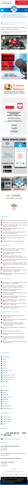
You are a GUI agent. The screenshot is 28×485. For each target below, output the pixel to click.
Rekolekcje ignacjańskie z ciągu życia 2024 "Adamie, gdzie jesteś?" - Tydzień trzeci (14, 300)
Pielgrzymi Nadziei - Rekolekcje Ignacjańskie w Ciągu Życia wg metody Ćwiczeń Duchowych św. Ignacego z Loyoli (15, 264)
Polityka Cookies (6, 417)
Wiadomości (6, 390)
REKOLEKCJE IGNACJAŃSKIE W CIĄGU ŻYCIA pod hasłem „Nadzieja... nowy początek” (14, 249)
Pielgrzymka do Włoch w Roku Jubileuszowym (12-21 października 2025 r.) (15, 274)
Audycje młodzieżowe (8, 408)
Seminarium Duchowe (8, 474)
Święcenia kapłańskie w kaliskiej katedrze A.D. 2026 (14, 220)
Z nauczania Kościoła (8, 379)
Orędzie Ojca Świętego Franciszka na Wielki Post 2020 (14, 328)
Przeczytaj (5, 381)
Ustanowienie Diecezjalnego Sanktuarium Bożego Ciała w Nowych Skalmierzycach (14, 232)
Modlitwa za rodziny (7, 370)
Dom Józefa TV (23, 474)
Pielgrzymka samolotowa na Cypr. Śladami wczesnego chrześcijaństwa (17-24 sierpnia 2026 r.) (14, 256)
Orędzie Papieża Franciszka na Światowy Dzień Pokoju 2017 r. (13, 334)
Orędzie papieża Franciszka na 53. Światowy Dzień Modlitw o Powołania (14, 342)
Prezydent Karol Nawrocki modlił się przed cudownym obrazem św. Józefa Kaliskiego (15, 225)
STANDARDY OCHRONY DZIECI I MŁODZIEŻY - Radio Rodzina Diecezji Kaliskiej (14, 293)
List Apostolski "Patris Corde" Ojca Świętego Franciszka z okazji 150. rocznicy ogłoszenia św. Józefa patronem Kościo (14, 324)
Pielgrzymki (5, 394)
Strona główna (6, 356)
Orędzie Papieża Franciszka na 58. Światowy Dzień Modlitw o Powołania (14, 320)
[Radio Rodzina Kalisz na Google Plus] (15, 469)
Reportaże (5, 401)
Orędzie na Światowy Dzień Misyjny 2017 (12, 331)
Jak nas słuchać (6, 421)
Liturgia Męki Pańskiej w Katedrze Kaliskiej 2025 (13, 241)
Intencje (4, 361)
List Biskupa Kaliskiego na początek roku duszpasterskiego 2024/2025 (12, 290)
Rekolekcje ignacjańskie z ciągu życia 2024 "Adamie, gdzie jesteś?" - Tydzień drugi (14, 304)
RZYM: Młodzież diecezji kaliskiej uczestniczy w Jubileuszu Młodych (13, 229)
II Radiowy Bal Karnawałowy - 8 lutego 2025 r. (13, 267)
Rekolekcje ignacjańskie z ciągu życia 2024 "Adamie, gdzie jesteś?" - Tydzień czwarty (14, 297)
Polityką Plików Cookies (11, 479)
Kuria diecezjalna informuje (9, 374)
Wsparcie (5, 365)
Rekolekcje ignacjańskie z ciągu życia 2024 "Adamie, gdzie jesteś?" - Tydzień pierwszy (14, 307)
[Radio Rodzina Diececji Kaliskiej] (14, 9)
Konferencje (5, 399)
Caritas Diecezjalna (18, 471)
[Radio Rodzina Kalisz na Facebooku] (11, 469)
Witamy (4, 359)
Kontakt (4, 368)
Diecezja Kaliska (9, 471)
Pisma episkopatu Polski (8, 377)
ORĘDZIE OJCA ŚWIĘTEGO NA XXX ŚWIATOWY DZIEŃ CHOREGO (13, 316)
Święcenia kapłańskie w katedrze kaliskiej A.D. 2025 (14, 235)
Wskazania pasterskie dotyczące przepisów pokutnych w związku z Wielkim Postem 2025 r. (13, 286)
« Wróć (25, 25)
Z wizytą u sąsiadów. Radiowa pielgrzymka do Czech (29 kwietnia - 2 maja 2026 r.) (15, 260)
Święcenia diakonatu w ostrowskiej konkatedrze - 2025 (14, 238)
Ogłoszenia (5, 372)
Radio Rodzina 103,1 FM (21, 2)
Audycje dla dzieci (7, 406)
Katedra (7, 476)
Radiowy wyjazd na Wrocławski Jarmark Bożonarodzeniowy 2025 (12, 253)
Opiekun (16, 474)
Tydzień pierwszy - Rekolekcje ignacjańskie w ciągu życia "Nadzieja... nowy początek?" (14, 283)
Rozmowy (5, 403)
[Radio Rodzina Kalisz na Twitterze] (13, 469)
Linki (4, 363)
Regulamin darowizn (7, 419)
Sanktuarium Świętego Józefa (17, 476)
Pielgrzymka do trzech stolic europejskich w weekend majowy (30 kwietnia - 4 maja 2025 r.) (15, 270)
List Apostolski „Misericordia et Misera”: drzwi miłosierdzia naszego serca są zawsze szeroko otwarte (14, 338)
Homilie (4, 392)
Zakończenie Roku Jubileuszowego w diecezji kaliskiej (15, 222)
